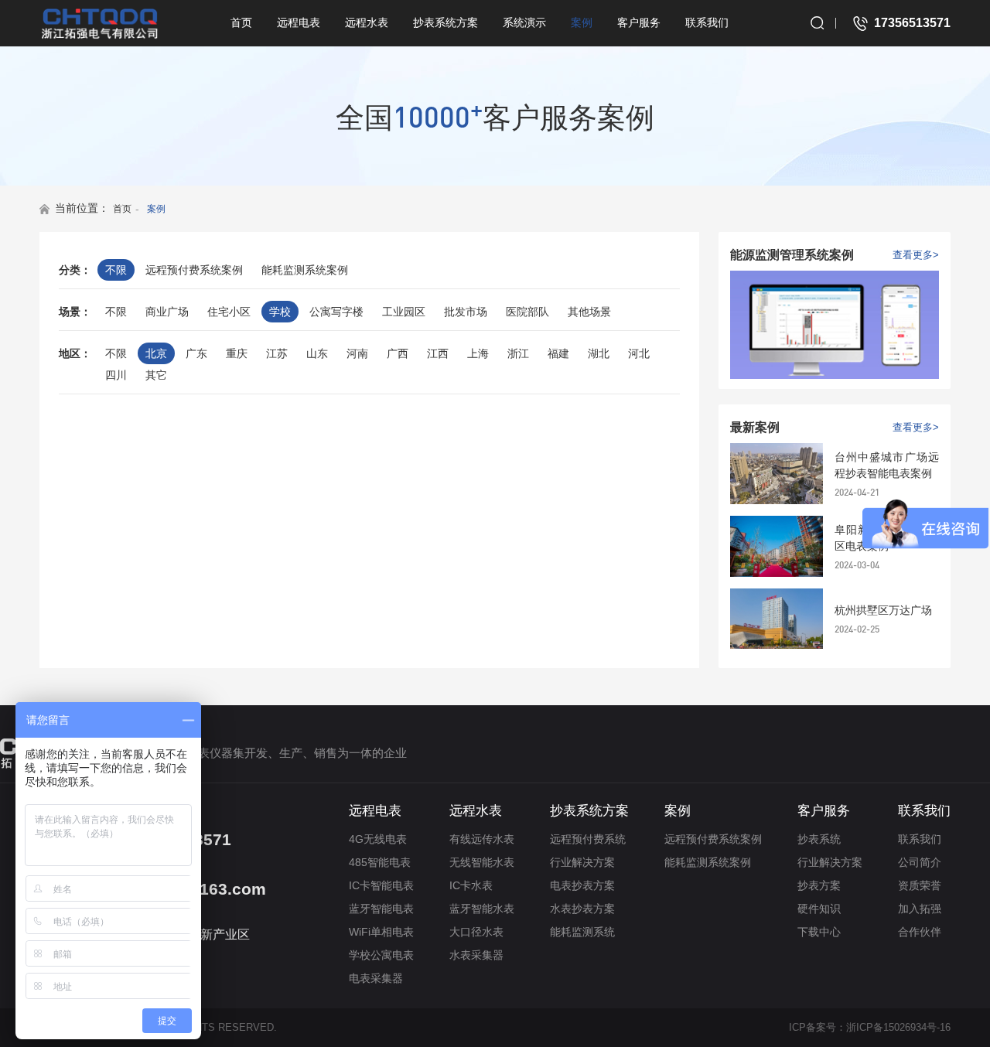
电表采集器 (376, 978)
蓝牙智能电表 (381, 908)
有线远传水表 (481, 839)
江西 (438, 353)
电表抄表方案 (582, 885)
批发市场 (465, 311)
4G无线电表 (378, 839)
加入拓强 (919, 908)
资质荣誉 (919, 885)
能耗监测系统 (582, 932)
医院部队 (527, 311)
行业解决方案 (582, 862)
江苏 (277, 353)
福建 (558, 353)
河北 (639, 353)
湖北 (598, 353)
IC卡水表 (471, 885)
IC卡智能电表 (381, 885)
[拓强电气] (99, 23)
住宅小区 (229, 311)
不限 (116, 270)
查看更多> (916, 255)
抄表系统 (819, 839)
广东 (196, 353)
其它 (156, 375)
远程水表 (366, 22)
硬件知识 (819, 908)
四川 (116, 375)
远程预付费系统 (588, 839)
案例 (581, 22)
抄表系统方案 (445, 22)
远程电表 (298, 22)
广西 (397, 353)
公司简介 (919, 862)
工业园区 (403, 311)
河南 (357, 353)
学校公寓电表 (381, 955)
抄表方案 (819, 885)
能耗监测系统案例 (304, 270)
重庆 (237, 353)
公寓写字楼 (336, 311)
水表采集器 (476, 955)
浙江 (518, 353)
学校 (280, 311)
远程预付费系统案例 (194, 270)
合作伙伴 (919, 932)
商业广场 (167, 311)
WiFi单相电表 (381, 932)
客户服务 (639, 22)
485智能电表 (380, 862)
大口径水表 (476, 932)
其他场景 (589, 311)
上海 (478, 353)
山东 (317, 353)
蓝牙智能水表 (481, 908)
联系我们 (707, 22)
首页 (241, 22)
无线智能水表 (481, 862)
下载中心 (819, 932)
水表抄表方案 (582, 908)
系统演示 (524, 22)
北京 (156, 353)
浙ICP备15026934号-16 (898, 1027)
